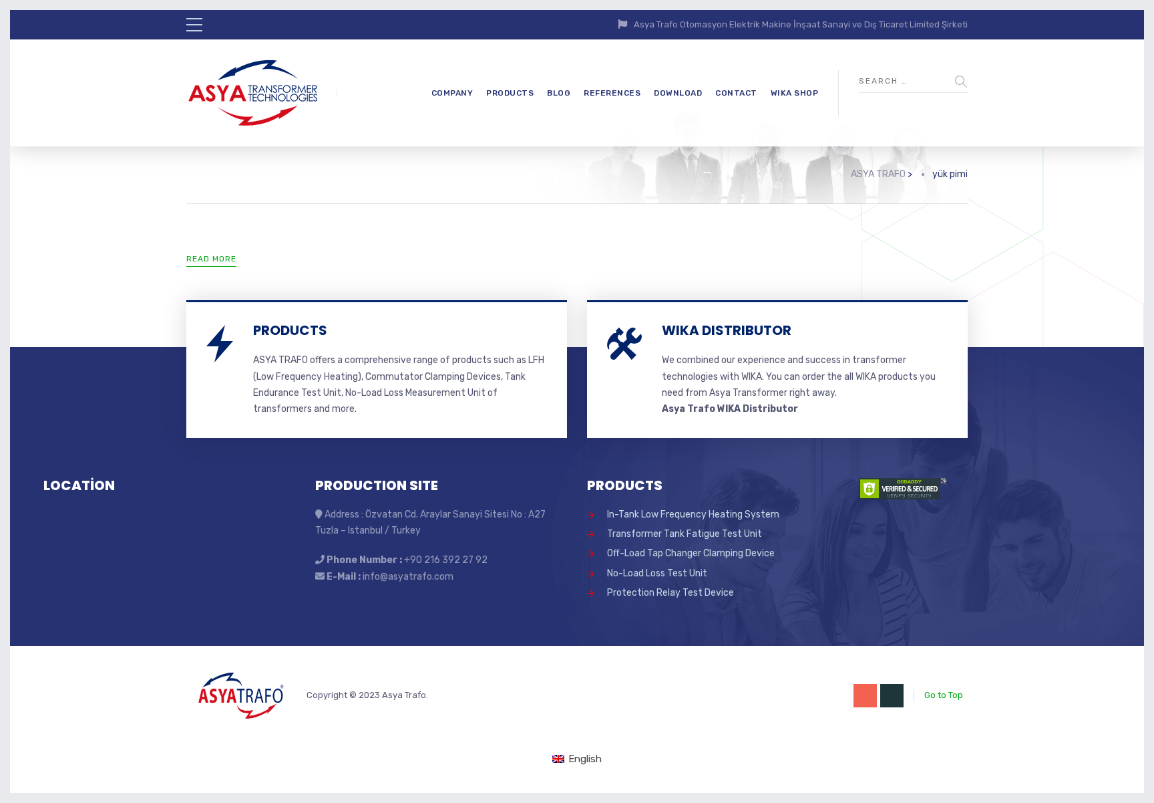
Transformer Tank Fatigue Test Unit (684, 534)
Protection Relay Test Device (670, 592)
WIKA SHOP (795, 93)
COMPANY (452, 93)
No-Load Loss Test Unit (657, 573)
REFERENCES (612, 93)
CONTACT (736, 93)
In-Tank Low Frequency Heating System (693, 514)
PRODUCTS (510, 93)
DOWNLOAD (678, 93)
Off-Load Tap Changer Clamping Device (691, 553)
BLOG (558, 93)
